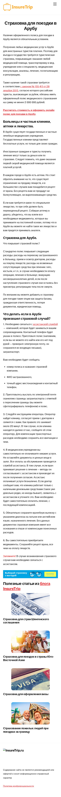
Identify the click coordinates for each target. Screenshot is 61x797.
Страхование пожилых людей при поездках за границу (26, 730)
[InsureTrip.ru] (18, 9)
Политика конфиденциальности (18, 786)
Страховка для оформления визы (25, 694)
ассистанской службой (45, 324)
